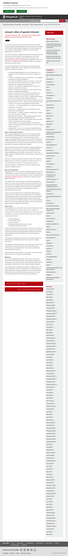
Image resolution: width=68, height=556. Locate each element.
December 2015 (50, 518)
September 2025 (50, 319)
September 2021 (50, 430)
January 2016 (49, 515)
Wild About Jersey (27, 37)
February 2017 (50, 479)
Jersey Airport (50, 182)
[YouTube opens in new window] (35, 549)
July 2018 (48, 444)
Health (48, 161)
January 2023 (50, 403)
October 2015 (50, 523)
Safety (48, 232)
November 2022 (50, 406)
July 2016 (48, 499)
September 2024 (50, 351)
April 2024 (49, 365)
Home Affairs (49, 164)
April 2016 (49, 507)
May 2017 (48, 471)
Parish (48, 215)
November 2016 (50, 488)
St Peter (48, 254)
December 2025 (50, 310)
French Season (50, 155)
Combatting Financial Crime (53, 101)
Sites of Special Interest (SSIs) (18, 59)
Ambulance (49, 81)
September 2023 (50, 384)
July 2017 (48, 466)
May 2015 (49, 534)
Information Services (51, 169)
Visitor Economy (50, 272)
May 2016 (49, 504)
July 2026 (49, 291)
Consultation (49, 107)
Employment (49, 129)
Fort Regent (49, 150)
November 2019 (50, 433)
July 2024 (49, 357)
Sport (47, 240)
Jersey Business (29, 543)
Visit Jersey (24, 545)
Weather (48, 274)
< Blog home (50, 33)
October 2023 (50, 381)
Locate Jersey (49, 543)
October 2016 (50, 490)
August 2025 (49, 321)
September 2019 (50, 436)
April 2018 (49, 447)
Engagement (49, 136)
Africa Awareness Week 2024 (54, 75)
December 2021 (50, 428)
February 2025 (50, 338)
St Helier (48, 248)
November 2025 (50, 313)
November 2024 (50, 346)
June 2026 (49, 294)
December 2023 (50, 376)
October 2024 (50, 349)
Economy (48, 121)
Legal (47, 200)
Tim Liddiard (8, 35)
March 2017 (49, 477)
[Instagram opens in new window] (31, 549)
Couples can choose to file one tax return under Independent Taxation (53, 51)
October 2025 (50, 316)
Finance (48, 147)
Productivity (49, 221)
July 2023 (49, 390)
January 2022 (50, 425)
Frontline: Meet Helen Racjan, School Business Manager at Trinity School (54, 45)
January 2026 (50, 308)
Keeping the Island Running (53, 196)
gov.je (12, 543)
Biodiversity (8, 37)
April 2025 (49, 332)
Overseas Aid (49, 213)
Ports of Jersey (50, 218)
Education (49, 124)
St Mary (48, 251)
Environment (25, 24)
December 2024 (50, 343)
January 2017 (49, 482)
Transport (48, 262)
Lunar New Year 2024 (52, 206)
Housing (48, 166)
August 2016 (49, 496)
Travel (47, 265)
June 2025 (49, 327)
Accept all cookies (9, 11)
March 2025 (49, 335)
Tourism (48, 259)
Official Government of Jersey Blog (12, 24)
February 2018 (50, 452)
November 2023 (50, 379)
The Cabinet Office (51, 256)
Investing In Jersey (51, 179)
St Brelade (49, 243)
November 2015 (50, 520)
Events (48, 142)
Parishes (57, 543)
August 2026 (49, 289)
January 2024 (50, 373)
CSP (47, 110)
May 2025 (49, 329)
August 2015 (49, 529)
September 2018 (50, 441)
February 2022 (50, 422)
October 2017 (49, 458)
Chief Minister (50, 95)
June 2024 (49, 360)
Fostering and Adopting (52, 153)
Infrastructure (49, 172)
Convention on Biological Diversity (14, 176)
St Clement (49, 245)
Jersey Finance (39, 543)
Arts (47, 87)
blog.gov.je (12, 16)
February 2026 (50, 305)
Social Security (50, 237)
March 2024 (49, 368)
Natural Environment (16, 37)
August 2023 (49, 387)
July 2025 (49, 324)
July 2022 (49, 411)
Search (62, 21)
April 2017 (49, 474)
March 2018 (49, 449)
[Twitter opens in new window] (21, 549)
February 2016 (50, 512)
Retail (47, 226)
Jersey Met (49, 193)
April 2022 (49, 417)
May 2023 (49, 395)
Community (49, 105)
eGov (47, 126)
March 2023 (49, 400)
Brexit (47, 90)
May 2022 (49, 414)
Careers (48, 92)
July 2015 (48, 531)
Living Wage (49, 203)
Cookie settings (21, 11)
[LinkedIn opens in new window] (24, 549)
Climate (48, 98)
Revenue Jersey (50, 229)
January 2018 (49, 455)
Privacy (18, 553)
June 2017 (49, 469)
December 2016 (50, 485)
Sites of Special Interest (36, 24)
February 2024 (50, 370)
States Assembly (15, 545)
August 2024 (49, 354)
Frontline (48, 158)
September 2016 (50, 493)
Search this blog (34, 21)
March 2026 (49, 302)
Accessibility (49, 72)
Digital (48, 118)
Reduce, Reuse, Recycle (52, 41)
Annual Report (50, 84)
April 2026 (49, 300)
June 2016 (49, 501)
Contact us (12, 553)
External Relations (51, 145)
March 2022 (49, 420)
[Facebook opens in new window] (28, 549)
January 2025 (50, 340)
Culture (48, 113)
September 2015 (50, 526)
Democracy (49, 116)
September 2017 (50, 460)
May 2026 (49, 297)
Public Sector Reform (51, 224)
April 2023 (49, 398)
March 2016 (49, 510)
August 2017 (49, 463)
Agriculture (49, 79)
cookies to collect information (13, 5)
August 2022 (49, 409)
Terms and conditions (26, 553)
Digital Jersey (20, 543)
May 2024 (49, 362)
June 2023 (49, 392)
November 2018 (50, 439)
